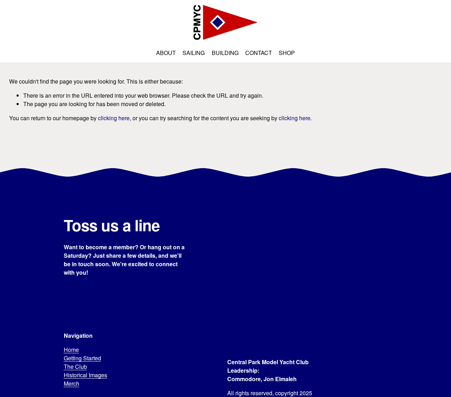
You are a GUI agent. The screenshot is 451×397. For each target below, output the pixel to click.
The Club (75, 366)
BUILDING (225, 53)
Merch (71, 383)
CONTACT (258, 53)
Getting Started (82, 358)
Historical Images (85, 375)
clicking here (114, 118)
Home (71, 350)
